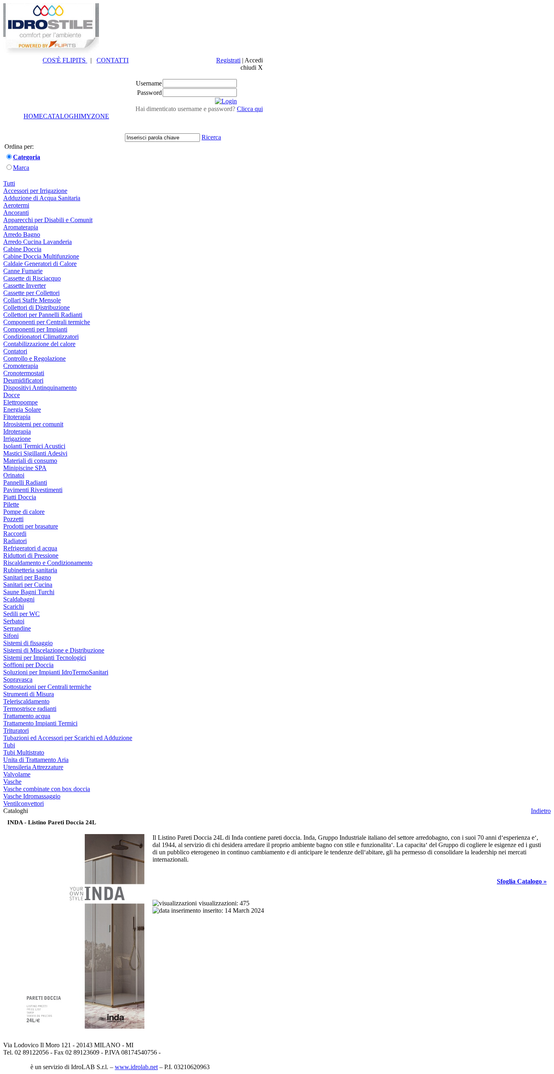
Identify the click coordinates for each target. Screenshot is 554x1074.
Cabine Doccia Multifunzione (41, 256)
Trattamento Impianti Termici (40, 723)
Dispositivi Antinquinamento (40, 387)
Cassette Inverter (24, 285)
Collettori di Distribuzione (36, 307)
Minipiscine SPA (25, 467)
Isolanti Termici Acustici (34, 446)
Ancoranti (16, 212)
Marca (21, 167)
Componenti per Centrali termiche (46, 322)
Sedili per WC (21, 613)
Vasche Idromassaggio (31, 796)
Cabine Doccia (22, 249)
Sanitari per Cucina (27, 584)
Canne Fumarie (23, 270)
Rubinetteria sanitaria (30, 570)
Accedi (254, 60)
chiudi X (251, 67)
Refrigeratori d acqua (30, 548)
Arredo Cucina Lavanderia (37, 241)
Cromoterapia (20, 365)
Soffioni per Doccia (28, 664)
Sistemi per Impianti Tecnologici (44, 657)
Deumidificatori (23, 380)
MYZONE (95, 116)
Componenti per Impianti (35, 329)
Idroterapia (17, 431)
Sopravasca (17, 679)
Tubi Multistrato (23, 752)
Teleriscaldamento (26, 701)
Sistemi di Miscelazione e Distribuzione (53, 650)
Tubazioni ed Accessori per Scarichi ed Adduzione (67, 737)
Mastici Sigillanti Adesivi (35, 453)
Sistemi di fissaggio (28, 643)
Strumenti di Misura (28, 694)
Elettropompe (20, 402)
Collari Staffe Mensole (32, 300)
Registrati (228, 60)
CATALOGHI (62, 116)
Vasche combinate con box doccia (46, 788)
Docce (11, 395)
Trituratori (16, 730)
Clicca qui (250, 108)
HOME (33, 116)
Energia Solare (22, 409)
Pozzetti (13, 519)
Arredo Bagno (21, 234)
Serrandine (17, 628)
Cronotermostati (23, 373)
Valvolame (16, 774)
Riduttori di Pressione (30, 555)
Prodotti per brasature (30, 526)
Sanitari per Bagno (27, 577)
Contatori (15, 351)
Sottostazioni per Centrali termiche (47, 686)
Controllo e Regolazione (34, 358)
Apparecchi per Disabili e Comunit (47, 219)
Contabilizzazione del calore (39, 343)
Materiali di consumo (30, 460)
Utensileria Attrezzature (33, 767)
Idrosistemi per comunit (33, 424)
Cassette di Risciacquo (32, 278)
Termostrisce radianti (29, 708)
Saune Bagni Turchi (28, 591)
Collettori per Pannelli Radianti (42, 314)
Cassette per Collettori (31, 292)
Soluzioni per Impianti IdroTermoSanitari (55, 672)
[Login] (226, 101)
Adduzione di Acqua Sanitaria (41, 198)
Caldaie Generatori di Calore (40, 263)
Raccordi (14, 533)
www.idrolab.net (136, 1066)
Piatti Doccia (19, 497)
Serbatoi (13, 621)
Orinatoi (13, 475)
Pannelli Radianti (25, 482)
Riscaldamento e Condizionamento (47, 562)
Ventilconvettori (23, 803)
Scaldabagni (18, 599)
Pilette (11, 504)
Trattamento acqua (26, 715)
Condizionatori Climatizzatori (41, 336)
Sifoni (11, 635)
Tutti (9, 183)
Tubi (9, 745)
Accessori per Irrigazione (35, 190)
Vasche (12, 781)
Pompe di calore (24, 511)
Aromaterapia (20, 227)
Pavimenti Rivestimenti (32, 489)
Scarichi (13, 606)
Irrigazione (17, 438)
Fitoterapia (16, 416)
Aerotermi (16, 205)
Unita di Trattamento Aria (36, 759)
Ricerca (211, 137)
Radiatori (15, 540)
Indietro (541, 810)
